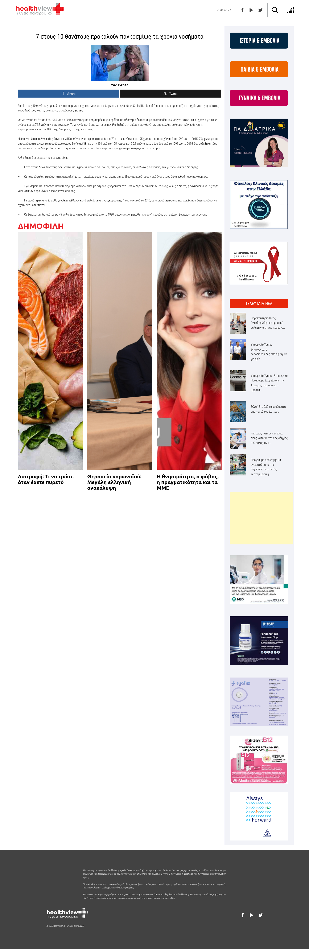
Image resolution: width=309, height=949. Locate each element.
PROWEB (80, 926)
